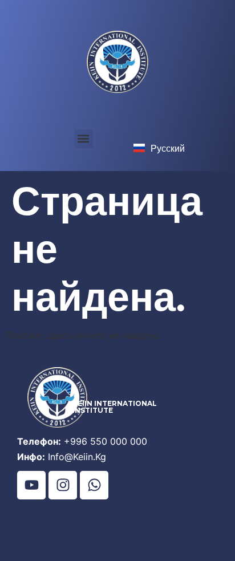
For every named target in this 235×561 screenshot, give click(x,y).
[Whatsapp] (94, 485)
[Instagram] (62, 485)
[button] (83, 138)
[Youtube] (31, 485)
